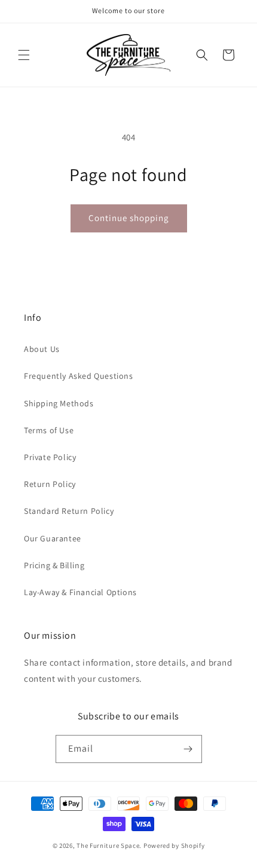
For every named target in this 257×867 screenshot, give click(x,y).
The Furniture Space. (109, 845)
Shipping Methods (59, 403)
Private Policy (50, 457)
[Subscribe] (188, 749)
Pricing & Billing (54, 565)
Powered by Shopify (174, 845)
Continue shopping (128, 217)
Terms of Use (49, 430)
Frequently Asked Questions (78, 375)
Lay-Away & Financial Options (80, 592)
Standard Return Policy (69, 511)
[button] (24, 55)
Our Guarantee (52, 538)
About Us (42, 349)
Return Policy (50, 484)
